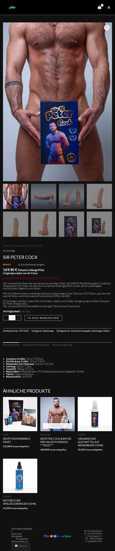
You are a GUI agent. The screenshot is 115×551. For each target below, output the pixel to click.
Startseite (8, 245)
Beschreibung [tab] (11, 344)
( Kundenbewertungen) (31, 264)
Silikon (106, 330)
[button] (106, 27)
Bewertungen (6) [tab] (62, 344)
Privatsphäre (22, 538)
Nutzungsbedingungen (21, 529)
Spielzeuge (20, 245)
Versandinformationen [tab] (35, 344)
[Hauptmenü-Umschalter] (109, 7)
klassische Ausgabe (80, 330)
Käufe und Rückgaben (16, 534)
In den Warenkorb (43, 317)
